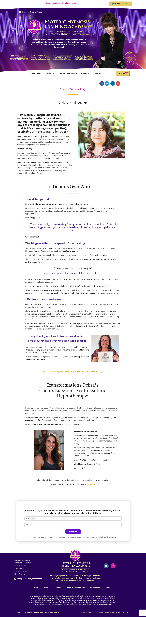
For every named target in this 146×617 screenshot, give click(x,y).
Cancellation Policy (113, 612)
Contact (98, 73)
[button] (101, 83)
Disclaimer (83, 612)
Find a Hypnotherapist (68, 73)
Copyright (91, 612)
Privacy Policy (124, 612)
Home (32, 73)
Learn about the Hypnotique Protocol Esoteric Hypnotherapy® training (72, 371)
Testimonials (85, 73)
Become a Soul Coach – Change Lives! (61, 3)
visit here (91, 484)
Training (50, 73)
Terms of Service (101, 612)
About (39, 73)
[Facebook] (106, 565)
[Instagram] (113, 565)
